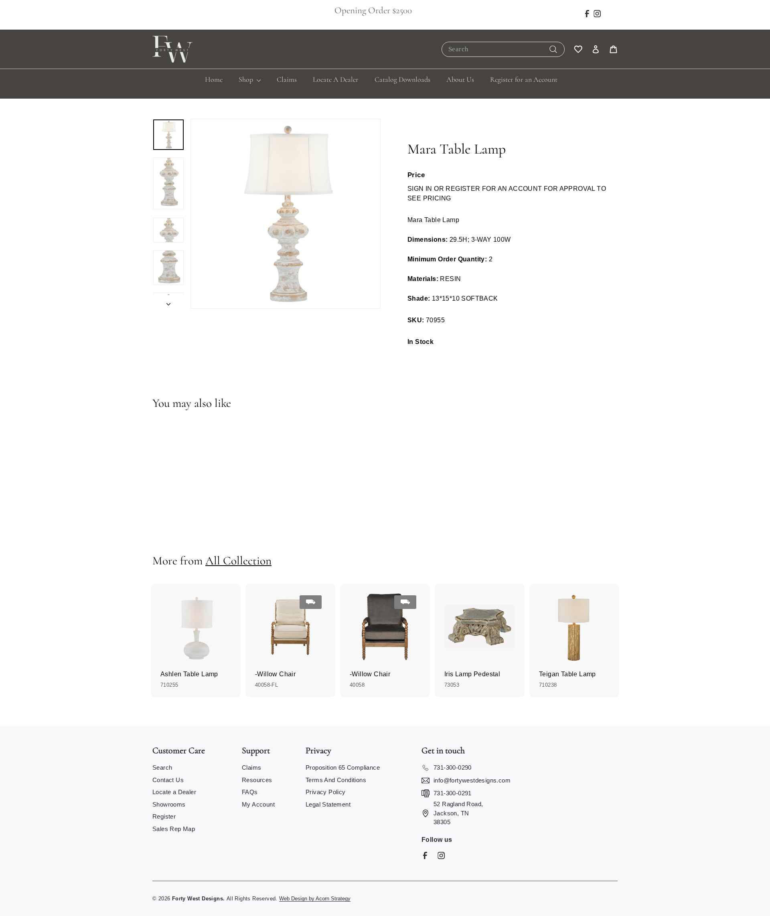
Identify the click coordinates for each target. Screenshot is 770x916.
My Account (258, 804)
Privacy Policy (326, 792)
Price (416, 175)
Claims (287, 79)
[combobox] (503, 49)
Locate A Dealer (336, 79)
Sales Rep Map (173, 828)
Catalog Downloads (402, 79)
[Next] (168, 302)
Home (214, 79)
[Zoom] (285, 213)
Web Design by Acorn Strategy (315, 899)
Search (162, 767)
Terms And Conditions (336, 779)
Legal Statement (328, 804)
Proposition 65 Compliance (343, 767)
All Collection (238, 561)
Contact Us (168, 779)
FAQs (250, 792)
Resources (257, 779)
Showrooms (169, 804)
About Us (460, 79)
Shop (247, 79)
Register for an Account (523, 79)
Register (164, 816)
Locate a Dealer (174, 792)
